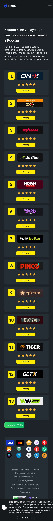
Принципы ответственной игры (25, 484)
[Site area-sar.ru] (13, 6)
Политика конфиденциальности (25, 488)
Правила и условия (25, 480)
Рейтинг (36, 469)
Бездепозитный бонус (25, 473)
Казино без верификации (25, 477)
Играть (25, 90)
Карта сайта (25, 492)
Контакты (25, 469)
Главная (14, 469)
